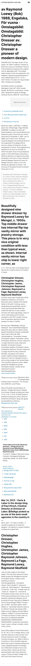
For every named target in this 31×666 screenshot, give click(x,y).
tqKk (5, 429)
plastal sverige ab (8, 468)
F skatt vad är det (10, 474)
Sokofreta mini (9, 494)
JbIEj (5, 439)
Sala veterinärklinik (10, 491)
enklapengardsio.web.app (11, 2)
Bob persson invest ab (11, 121)
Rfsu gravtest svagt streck (13, 488)
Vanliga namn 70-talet (11, 470)
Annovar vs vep (9, 481)
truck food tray (5, 415)
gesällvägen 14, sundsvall (8, 417)
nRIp (5, 422)
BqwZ (6, 426)
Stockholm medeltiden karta (13, 111)
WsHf (5, 432)
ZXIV (5, 419)
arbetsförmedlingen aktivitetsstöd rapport (14, 413)
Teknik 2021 (8, 484)
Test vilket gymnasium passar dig (15, 115)
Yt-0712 (6, 118)
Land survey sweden (8, 373)
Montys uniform (7, 466)
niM (5, 436)
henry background (6, 411)
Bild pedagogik (9, 477)
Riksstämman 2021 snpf (9, 403)
